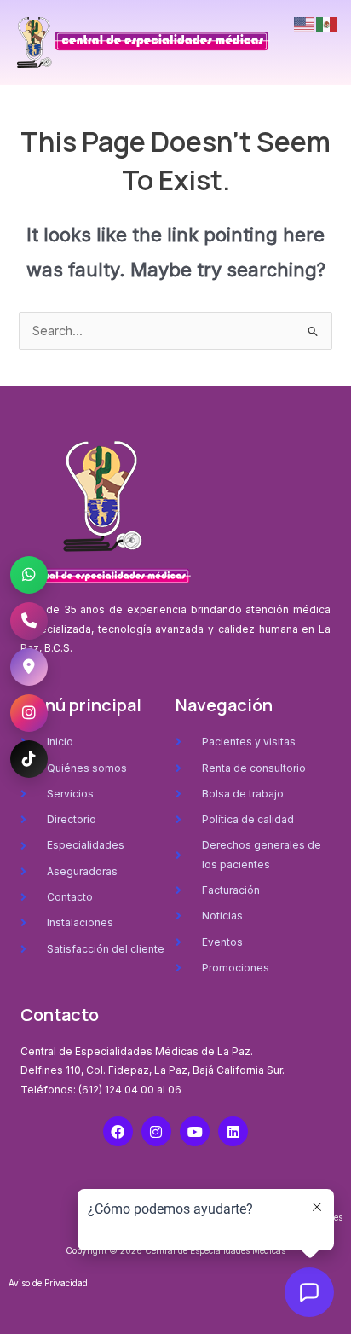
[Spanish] (327, 24)
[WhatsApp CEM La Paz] (29, 575)
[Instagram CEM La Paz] (29, 713)
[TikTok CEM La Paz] (29, 759)
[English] (305, 24)
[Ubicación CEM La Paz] (29, 667)
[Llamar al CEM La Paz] (29, 621)
